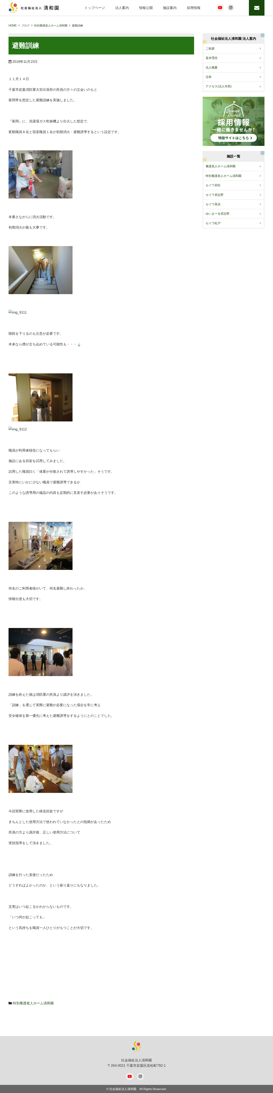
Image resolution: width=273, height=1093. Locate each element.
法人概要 (212, 67)
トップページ (94, 8)
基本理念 (212, 58)
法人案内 (122, 8)
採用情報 (193, 8)
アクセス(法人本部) (219, 86)
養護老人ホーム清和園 (220, 166)
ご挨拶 (210, 48)
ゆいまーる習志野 (217, 213)
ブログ (25, 25)
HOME (13, 25)
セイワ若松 (213, 185)
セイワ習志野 (215, 195)
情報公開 (146, 8)
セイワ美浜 (213, 204)
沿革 (209, 77)
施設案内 (170, 8)
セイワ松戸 (213, 223)
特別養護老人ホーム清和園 (50, 25)
